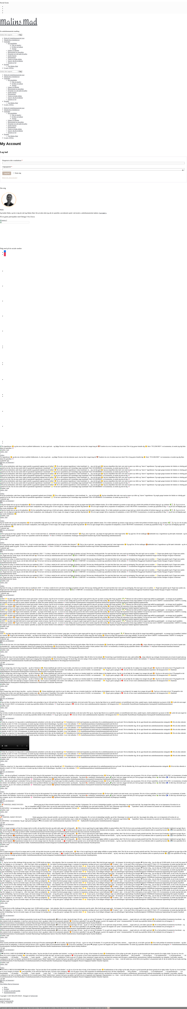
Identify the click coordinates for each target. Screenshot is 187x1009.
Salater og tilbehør (13, 50)
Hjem (5, 987)
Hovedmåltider (12, 43)
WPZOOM (33, 996)
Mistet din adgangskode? (9, 178)
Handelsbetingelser (10, 992)
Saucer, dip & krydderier (15, 61)
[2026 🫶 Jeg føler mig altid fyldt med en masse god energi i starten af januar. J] (18, 346)
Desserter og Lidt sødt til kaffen (17, 54)
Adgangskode (10, 167)
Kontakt (6, 64)
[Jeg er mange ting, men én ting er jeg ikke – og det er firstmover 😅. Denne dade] (18, 363)
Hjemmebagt (12, 57)
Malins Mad (18, 22)
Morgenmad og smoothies (16, 52)
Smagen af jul (12, 63)
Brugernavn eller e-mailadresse (15, 160)
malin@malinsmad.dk (6, 1001)
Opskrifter (7, 42)
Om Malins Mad (13, 66)
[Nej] (111, 1008)
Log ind (7, 173)
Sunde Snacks (12, 56)
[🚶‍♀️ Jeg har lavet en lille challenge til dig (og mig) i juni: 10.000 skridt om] (18, 426)
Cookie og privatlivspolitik (12, 991)
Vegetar (14, 49)
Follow (2, 455)
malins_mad (3, 452)
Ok (108, 1008)
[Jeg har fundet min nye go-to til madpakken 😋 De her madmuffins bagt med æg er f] (18, 301)
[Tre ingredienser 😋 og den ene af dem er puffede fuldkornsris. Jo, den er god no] (18, 271)
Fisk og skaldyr (16, 45)
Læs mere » (103, 213)
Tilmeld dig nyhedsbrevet (11, 40)
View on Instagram (8, 462)
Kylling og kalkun (17, 47)
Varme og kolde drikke (15, 59)
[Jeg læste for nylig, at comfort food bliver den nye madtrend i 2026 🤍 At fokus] (18, 331)
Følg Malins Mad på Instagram (9, 984)
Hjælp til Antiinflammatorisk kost (14, 38)
